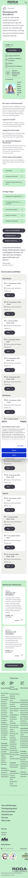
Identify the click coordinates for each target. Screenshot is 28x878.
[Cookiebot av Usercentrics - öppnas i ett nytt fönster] (20, 422)
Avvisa (14, 455)
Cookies (12, 875)
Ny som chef (24, 743)
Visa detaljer (20, 445)
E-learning (13, 771)
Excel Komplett (14, 765)
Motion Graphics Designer (3, 762)
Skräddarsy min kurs (10, 235)
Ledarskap (23, 776)
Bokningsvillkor (18, 873)
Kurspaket (4, 743)
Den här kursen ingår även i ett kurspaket (16, 74)
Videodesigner (5, 753)
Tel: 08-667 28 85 (19, 92)
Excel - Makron (14, 710)
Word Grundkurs (15, 754)
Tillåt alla (14, 450)
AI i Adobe (4, 735)
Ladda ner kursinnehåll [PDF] (12, 230)
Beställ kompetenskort (11, 240)
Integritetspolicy (5, 875)
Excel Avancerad (14, 708)
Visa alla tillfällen (12, 50)
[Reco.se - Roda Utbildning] (5, 856)
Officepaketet (14, 767)
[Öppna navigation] (26, 2)
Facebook (4, 832)
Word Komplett (14, 752)
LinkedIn (3, 834)
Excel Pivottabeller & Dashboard (14, 715)
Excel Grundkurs (14, 694)
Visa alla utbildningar (12, 665)
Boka (8, 295)
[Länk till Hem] (13, 2)
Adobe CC (4, 772)
